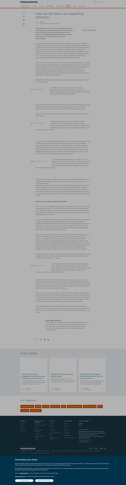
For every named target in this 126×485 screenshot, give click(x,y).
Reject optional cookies (44, 480)
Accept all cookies (24, 480)
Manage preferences (20, 476)
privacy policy (23, 473)
